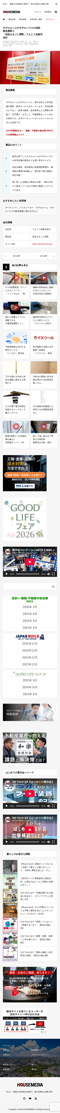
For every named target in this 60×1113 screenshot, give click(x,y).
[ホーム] (4, 19)
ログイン (37, 12)
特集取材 (6, 1069)
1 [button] (28, 80)
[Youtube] (30, 1098)
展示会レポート (9, 1065)
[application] (30, 562)
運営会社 (6, 1050)
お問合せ (6, 1055)
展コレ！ (34, 1065)
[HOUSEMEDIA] (12, 11)
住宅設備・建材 (8, 41)
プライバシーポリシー (40, 1055)
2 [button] (31, 80)
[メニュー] (55, 12)
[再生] (6, 574)
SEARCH (56, 3)
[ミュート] (48, 574)
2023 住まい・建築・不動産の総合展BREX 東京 (20, 45)
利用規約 (34, 1050)
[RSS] (35, 1098)
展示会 (34, 1069)
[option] (30, 67)
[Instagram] (24, 1098)
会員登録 (47, 12)
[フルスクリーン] (53, 574)
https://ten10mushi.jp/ (42, 244)
